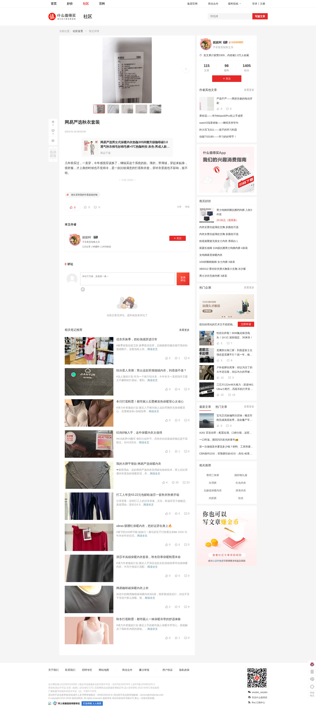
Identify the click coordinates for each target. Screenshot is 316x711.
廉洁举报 (144, 669)
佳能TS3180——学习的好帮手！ (218, 136)
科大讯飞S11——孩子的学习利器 (218, 129)
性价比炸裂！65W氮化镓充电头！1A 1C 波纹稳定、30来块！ (235, 335)
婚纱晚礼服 (240, 475)
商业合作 (213, 3)
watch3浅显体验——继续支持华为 (218, 122)
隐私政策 (184, 669)
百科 (102, 3)
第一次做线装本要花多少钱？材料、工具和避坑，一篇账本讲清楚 (236, 446)
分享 (179, 207)
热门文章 (221, 406)
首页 (54, 3)
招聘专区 (87, 669)
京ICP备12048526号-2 (143, 684)
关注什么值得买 (259, 697)
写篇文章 (260, 16)
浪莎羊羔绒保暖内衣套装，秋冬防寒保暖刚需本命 (148, 556)
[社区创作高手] (236, 42)
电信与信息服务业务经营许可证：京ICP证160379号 (104, 684)
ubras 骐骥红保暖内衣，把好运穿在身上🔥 (144, 525)
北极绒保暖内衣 (213, 490)
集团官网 (192, 3)
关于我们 (53, 669)
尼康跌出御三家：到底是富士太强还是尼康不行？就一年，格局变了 (234, 353)
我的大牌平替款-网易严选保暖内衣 (138, 463)
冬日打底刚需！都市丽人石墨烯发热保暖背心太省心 (150, 401)
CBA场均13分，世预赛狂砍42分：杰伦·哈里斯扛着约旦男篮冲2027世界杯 (241, 453)
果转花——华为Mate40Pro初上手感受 (221, 115)
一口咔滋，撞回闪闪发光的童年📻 (218, 439)
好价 (70, 3)
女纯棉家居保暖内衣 (210, 254)
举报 (187, 207)
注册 (262, 3)
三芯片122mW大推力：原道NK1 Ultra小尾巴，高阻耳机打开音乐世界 (235, 387)
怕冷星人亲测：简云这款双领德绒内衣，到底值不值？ (151, 370)
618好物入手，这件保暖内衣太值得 (139, 432)
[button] (185, 69)
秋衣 (240, 498)
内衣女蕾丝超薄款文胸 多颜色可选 (218, 227)
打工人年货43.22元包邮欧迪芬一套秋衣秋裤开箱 (147, 494)
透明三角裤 (212, 475)
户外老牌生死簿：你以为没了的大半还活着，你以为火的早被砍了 (234, 370)
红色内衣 (241, 482)
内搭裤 (213, 498)
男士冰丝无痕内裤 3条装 (213, 275)
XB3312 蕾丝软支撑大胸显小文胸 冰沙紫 (222, 268)
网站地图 (104, 669)
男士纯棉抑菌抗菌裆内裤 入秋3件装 (234, 212)
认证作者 (216, 560)
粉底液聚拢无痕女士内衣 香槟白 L (218, 241)
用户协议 (167, 669)
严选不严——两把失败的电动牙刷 (234, 100)
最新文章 (205, 406)
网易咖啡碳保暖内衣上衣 (132, 588)
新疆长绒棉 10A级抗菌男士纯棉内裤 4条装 (223, 248)
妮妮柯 (217, 42)
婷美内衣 (241, 490)
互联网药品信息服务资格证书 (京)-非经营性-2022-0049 (122, 687)
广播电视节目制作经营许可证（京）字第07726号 (72, 691)
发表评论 (183, 279)
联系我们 (70, 669)
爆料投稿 (233, 3)
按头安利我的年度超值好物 (84, 194)
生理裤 (213, 482)
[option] (226, 312)
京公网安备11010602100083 (62, 684)
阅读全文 (152, 349)
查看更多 (184, 329)
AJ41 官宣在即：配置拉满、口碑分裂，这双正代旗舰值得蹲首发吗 (237, 432)
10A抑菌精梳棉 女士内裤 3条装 (217, 261)
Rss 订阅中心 (258, 702)
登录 (254, 3)
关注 (179, 238)
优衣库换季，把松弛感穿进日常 (136, 339)
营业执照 (154, 687)
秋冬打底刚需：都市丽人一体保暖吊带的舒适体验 (148, 619)
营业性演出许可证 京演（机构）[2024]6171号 (70, 687)
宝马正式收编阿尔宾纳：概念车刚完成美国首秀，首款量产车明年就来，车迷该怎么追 (234, 418)
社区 (86, 3)
